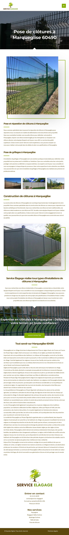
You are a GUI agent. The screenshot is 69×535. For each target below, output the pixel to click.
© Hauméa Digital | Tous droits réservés (16, 531)
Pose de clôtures (34, 522)
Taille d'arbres (37, 515)
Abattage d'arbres (34, 517)
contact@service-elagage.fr (34, 498)
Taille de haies (34, 520)
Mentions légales (53, 531)
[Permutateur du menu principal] (64, 6)
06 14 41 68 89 (34, 496)
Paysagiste (34, 512)
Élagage (29, 515)
